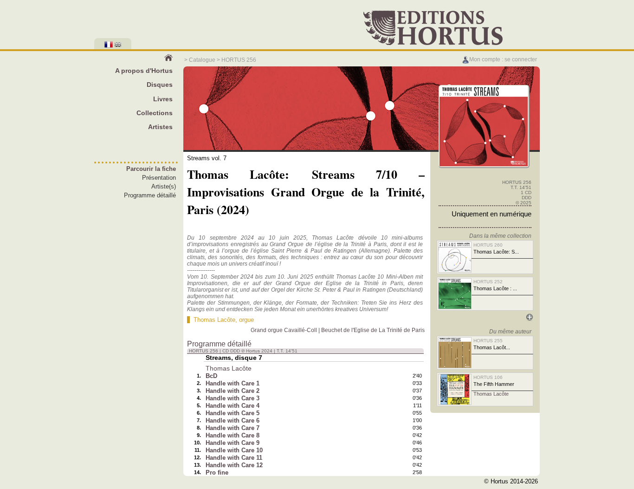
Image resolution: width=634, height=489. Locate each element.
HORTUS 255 (488, 340)
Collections (154, 113)
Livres (163, 99)
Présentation (159, 177)
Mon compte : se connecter (503, 59)
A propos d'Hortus (144, 70)
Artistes (160, 126)
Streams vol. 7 (206, 158)
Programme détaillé (150, 195)
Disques (160, 84)
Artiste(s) (163, 186)
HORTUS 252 (488, 281)
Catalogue (202, 60)
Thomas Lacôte (214, 319)
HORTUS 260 (488, 245)
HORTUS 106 (488, 377)
